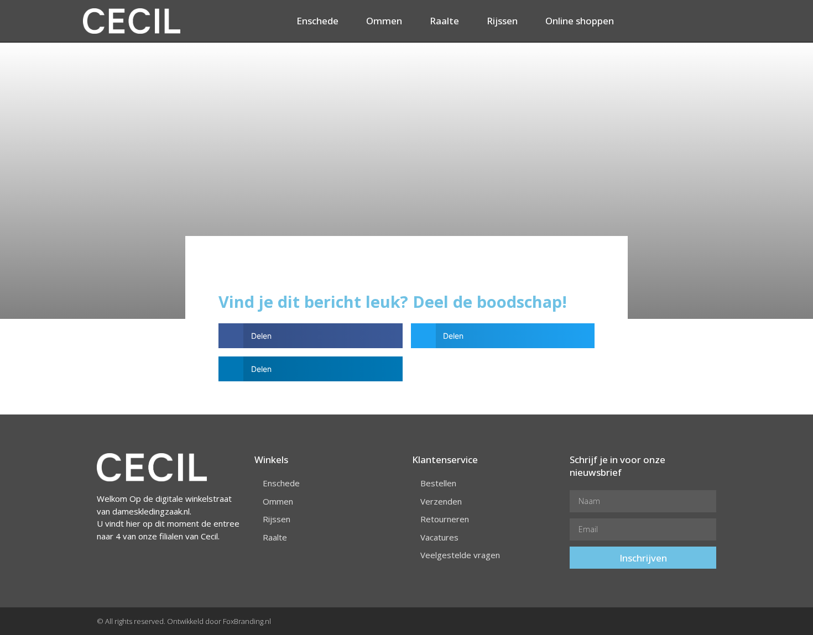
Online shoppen (579, 20)
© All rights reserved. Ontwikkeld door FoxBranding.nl (184, 621)
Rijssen (502, 20)
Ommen (384, 20)
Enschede (317, 20)
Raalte (444, 20)
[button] (310, 335)
